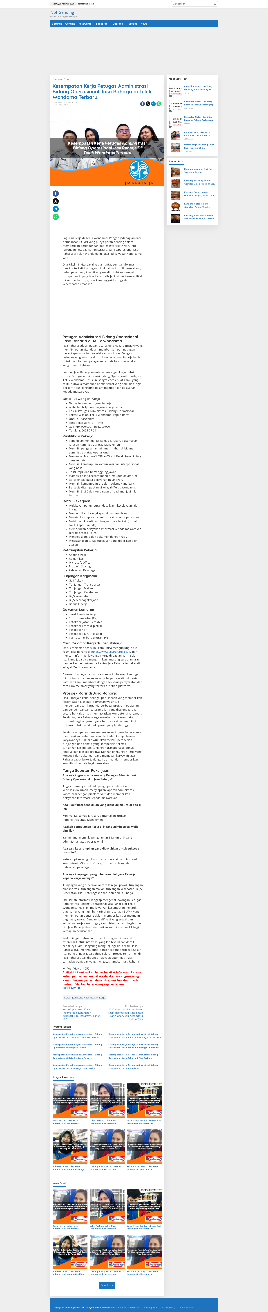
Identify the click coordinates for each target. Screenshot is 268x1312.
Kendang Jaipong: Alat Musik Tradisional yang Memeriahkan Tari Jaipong (199, 171)
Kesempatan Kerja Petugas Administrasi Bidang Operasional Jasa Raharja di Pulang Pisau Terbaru (134, 1036)
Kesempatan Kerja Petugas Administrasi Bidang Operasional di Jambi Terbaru (133, 1067)
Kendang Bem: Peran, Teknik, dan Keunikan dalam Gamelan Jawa (199, 217)
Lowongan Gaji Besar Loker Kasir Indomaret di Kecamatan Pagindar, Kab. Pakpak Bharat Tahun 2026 (107, 1168)
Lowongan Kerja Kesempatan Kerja (84, 997)
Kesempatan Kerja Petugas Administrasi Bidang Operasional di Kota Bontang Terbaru (77, 1056)
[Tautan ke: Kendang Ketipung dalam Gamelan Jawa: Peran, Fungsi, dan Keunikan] (175, 183)
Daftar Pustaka (186, 1307)
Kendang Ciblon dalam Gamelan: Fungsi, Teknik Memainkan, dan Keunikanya (199, 206)
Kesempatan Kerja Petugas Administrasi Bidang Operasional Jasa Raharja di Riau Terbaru (133, 1056)
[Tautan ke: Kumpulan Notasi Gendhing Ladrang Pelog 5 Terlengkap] (175, 106)
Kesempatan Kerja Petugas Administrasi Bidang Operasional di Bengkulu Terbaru (77, 1046)
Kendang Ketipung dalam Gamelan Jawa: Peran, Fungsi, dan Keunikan (199, 182)
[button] (215, 4)
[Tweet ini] (148, 103)
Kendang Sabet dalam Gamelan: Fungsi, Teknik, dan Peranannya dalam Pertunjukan (199, 194)
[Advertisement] (134, 51)
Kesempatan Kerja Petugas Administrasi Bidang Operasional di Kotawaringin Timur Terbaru (77, 1067)
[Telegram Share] (153, 103)
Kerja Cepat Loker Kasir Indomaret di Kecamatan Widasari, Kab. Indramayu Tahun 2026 (81, 1013)
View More (107, 1285)
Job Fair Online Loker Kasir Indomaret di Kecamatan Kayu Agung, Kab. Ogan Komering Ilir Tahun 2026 (69, 1168)
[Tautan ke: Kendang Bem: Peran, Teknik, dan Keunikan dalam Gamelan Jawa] (175, 218)
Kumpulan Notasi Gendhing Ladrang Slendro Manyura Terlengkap (198, 88)
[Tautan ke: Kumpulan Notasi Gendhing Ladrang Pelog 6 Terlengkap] (175, 121)
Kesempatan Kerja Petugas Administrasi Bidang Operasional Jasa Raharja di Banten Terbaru (77, 1036)
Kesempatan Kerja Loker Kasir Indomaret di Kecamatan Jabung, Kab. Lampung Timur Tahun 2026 (142, 1168)
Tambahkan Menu (86, 3)
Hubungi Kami (151, 1307)
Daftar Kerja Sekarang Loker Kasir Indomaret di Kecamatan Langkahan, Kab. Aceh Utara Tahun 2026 (125, 1013)
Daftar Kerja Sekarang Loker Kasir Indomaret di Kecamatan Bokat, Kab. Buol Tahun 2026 (199, 147)
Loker (55, 105)
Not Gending (62, 12)
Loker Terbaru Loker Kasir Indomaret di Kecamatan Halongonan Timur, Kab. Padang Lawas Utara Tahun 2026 (106, 1122)
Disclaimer (135, 1307)
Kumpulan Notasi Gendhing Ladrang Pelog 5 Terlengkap (199, 103)
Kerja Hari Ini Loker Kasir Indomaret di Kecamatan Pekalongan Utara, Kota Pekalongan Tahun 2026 (66, 1122)
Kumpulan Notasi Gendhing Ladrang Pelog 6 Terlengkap (199, 118)
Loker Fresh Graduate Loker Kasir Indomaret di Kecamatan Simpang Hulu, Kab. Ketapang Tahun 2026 (144, 1122)
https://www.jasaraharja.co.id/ (111, 652)
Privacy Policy (168, 1307)
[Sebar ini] (142, 103)
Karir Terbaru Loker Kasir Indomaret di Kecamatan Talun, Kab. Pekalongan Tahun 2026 (199, 134)
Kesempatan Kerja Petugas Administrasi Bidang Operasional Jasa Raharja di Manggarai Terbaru (133, 1046)
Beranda (122, 1307)
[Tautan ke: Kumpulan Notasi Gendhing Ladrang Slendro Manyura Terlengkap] (175, 91)
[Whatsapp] (158, 103)
